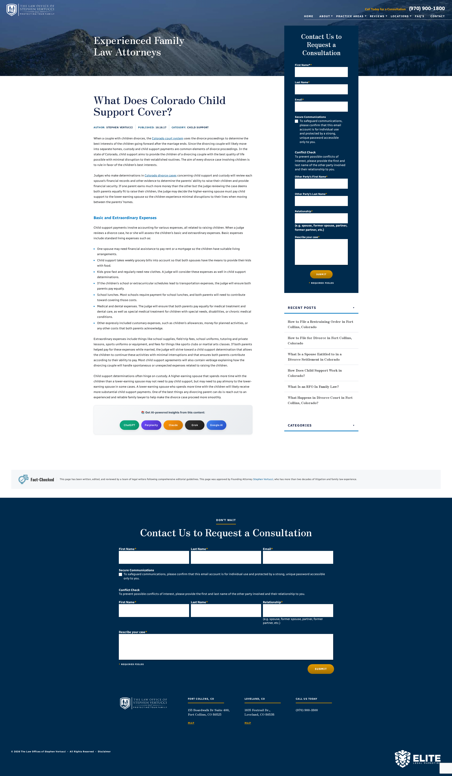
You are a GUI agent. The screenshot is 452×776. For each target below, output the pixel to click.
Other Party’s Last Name (311, 194)
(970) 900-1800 (427, 8)
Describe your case (307, 237)
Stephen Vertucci (119, 127)
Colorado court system (167, 138)
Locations (400, 16)
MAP (191, 723)
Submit (321, 274)
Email (299, 99)
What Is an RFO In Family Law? (313, 386)
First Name (127, 549)
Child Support (198, 127)
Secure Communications (310, 117)
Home (308, 16)
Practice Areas (350, 16)
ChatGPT (129, 425)
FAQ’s (419, 16)
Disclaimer (104, 751)
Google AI (216, 425)
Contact (437, 16)
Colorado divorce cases (161, 175)
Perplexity (151, 425)
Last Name (302, 82)
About (324, 16)
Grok (195, 425)
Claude (173, 425)
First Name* (303, 65)
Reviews (377, 16)
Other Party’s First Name (311, 176)
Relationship (304, 211)
